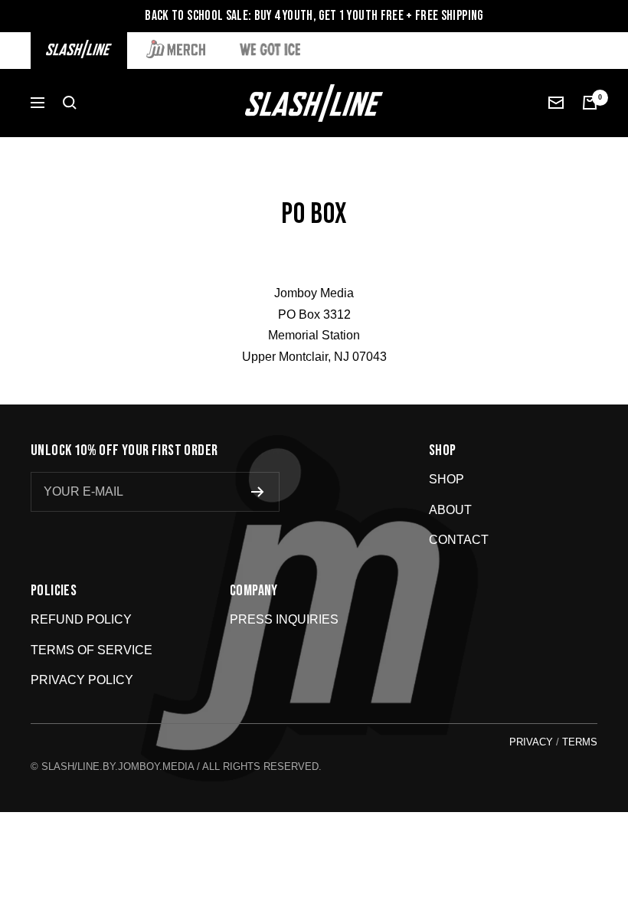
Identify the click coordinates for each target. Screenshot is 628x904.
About (450, 509)
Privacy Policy (82, 679)
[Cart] (589, 103)
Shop (446, 479)
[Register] (257, 491)
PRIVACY (531, 742)
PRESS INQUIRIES (284, 619)
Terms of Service (91, 650)
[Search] (70, 103)
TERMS (579, 742)
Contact (459, 539)
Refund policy (81, 619)
